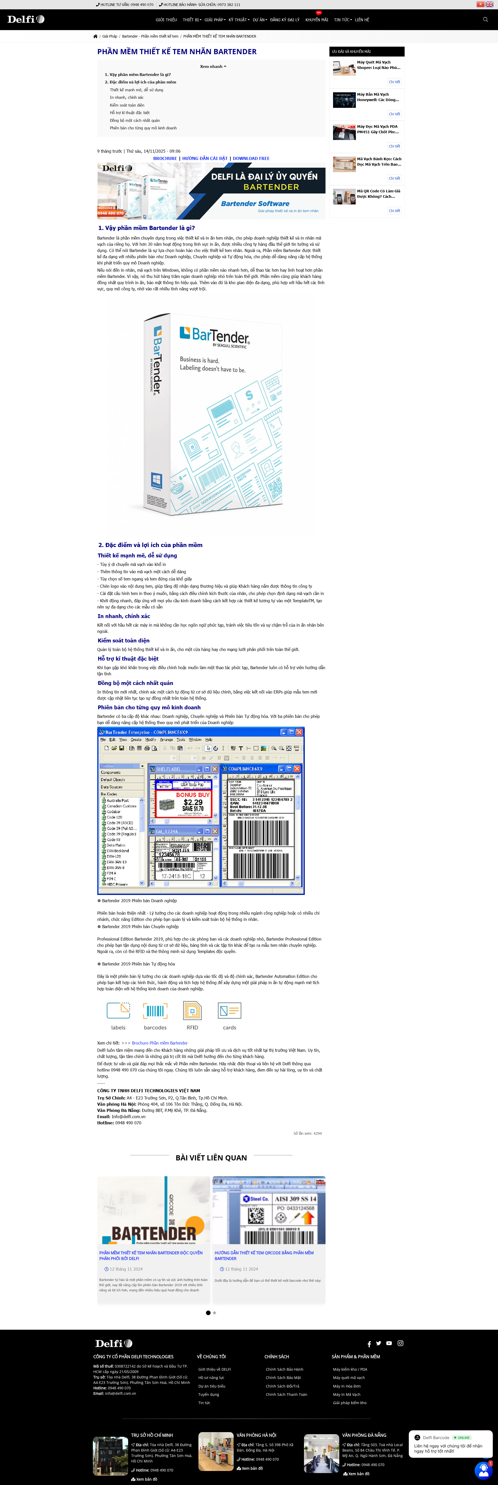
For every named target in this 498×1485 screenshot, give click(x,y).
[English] (489, 4)
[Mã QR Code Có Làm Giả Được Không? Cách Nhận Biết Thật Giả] (344, 203)
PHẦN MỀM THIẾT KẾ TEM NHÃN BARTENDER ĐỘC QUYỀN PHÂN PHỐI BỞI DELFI (151, 1255)
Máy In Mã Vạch (347, 1394)
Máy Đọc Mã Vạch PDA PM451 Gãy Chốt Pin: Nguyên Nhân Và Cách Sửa (377, 129)
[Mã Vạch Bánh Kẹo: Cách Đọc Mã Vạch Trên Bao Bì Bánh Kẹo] (344, 171)
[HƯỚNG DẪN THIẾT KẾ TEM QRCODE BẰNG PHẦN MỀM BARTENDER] (269, 1213)
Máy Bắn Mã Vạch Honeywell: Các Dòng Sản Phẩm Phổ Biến (376, 97)
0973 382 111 (229, 4)
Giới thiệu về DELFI (214, 1369)
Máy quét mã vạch (349, 1377)
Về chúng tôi (211, 1357)
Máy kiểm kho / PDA (350, 1369)
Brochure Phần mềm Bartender (160, 1042)
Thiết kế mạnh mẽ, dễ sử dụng (136, 89)
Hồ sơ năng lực (211, 1377)
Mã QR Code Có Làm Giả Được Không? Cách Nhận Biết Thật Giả (378, 194)
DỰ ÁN (259, 19)
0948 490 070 (142, 4)
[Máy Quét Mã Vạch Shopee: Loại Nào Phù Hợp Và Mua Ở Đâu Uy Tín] (344, 74)
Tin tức (204, 1402)
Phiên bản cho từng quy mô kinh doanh (143, 127)
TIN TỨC (341, 19)
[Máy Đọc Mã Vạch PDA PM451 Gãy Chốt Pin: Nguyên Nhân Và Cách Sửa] (344, 138)
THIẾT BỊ (191, 19)
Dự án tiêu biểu (211, 1386)
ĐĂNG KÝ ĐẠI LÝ (285, 19)
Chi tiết (394, 82)
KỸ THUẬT (238, 19)
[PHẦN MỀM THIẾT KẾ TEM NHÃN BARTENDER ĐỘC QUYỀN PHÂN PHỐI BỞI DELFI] (153, 1232)
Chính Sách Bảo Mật (283, 1377)
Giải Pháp (214, 19)
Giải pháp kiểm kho (349, 1402)
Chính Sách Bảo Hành (284, 1369)
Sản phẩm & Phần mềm (356, 1357)
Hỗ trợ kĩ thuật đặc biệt (130, 112)
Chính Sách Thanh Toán (286, 1394)
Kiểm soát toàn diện (127, 105)
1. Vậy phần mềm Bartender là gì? (138, 74)
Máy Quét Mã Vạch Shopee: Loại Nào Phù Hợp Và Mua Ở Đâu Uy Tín (377, 65)
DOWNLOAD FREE (251, 158)
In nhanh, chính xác (127, 97)
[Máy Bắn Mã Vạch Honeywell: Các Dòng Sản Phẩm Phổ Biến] (344, 106)
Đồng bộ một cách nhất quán (135, 120)
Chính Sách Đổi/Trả (282, 1386)
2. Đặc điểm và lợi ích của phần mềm (140, 82)
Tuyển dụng (208, 1394)
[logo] (25, 26)
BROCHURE (165, 158)
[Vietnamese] (480, 4)
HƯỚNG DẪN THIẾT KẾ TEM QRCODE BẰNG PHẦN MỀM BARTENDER (264, 1255)
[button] (486, 20)
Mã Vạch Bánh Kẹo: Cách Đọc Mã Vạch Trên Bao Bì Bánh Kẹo (379, 161)
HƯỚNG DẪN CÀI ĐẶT (205, 158)
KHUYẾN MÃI (317, 19)
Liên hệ (362, 19)
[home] (95, 36)
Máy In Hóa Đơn (347, 1386)
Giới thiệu (166, 19)
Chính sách (277, 1357)
